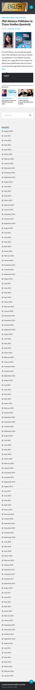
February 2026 (9, 159)
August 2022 (8, 334)
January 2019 (8, 519)
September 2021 (9, 376)
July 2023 (7, 283)
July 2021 (7, 385)
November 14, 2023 (14, 29)
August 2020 (8, 436)
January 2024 (8, 260)
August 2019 (8, 486)
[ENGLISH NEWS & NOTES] (14, 10)
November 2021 (9, 366)
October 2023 (9, 269)
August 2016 (8, 643)
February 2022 (9, 357)
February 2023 (9, 306)
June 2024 (7, 237)
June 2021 (7, 389)
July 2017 (7, 593)
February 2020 (9, 463)
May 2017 (7, 602)
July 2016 (7, 648)
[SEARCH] (30, 115)
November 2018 (9, 528)
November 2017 (9, 574)
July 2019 (7, 491)
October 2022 (9, 325)
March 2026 (8, 154)
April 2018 (7, 551)
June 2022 (7, 339)
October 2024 (9, 219)
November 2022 (9, 320)
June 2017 (7, 597)
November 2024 (9, 214)
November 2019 (9, 472)
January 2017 (8, 620)
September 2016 (9, 639)
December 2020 (9, 417)
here (3, 69)
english (6, 76)
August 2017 (8, 588)
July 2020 (7, 440)
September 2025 (9, 177)
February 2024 (9, 256)
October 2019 (9, 477)
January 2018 (8, 565)
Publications (20, 17)
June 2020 (7, 445)
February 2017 (9, 616)
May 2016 (7, 657)
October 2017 (9, 579)
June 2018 (7, 542)
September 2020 (9, 431)
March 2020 (8, 459)
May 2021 (7, 394)
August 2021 (8, 380)
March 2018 (8, 556)
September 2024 (9, 223)
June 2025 (7, 186)
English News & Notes (16, 684)
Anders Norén (12, 687)
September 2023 (9, 274)
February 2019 (9, 514)
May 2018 (7, 546)
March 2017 (8, 611)
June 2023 (7, 288)
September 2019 (9, 482)
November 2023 (9, 265)
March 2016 (8, 666)
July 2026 (7, 136)
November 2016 (9, 629)
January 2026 (8, 163)
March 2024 (8, 251)
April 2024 (7, 246)
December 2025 (9, 168)
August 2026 (8, 131)
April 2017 (7, 606)
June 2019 (7, 496)
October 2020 (9, 426)
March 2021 (8, 403)
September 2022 (9, 329)
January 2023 (8, 311)
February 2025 (9, 205)
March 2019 (8, 509)
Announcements (8, 17)
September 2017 (9, 583)
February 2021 (9, 408)
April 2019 (7, 505)
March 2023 (8, 302)
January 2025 (8, 209)
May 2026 (7, 145)
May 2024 (7, 242)
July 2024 (7, 233)
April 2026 (7, 149)
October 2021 (9, 371)
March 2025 (8, 200)
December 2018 (9, 523)
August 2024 (8, 228)
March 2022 (8, 353)
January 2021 (8, 413)
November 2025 (9, 173)
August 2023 (8, 279)
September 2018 (9, 537)
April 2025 (7, 196)
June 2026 (7, 140)
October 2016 (9, 634)
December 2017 (9, 569)
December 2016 (9, 625)
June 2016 (7, 652)
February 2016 (9, 671)
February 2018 (9, 560)
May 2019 (7, 500)
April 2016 (7, 662)
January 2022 (8, 362)
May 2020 (7, 449)
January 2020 (8, 468)
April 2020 (7, 454)
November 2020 (9, 422)
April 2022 (7, 348)
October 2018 (9, 533)
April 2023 (7, 297)
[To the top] (31, 682)
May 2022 (7, 343)
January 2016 (8, 676)
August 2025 (8, 182)
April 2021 (7, 399)
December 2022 (9, 316)
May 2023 (7, 293)
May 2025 (7, 191)
